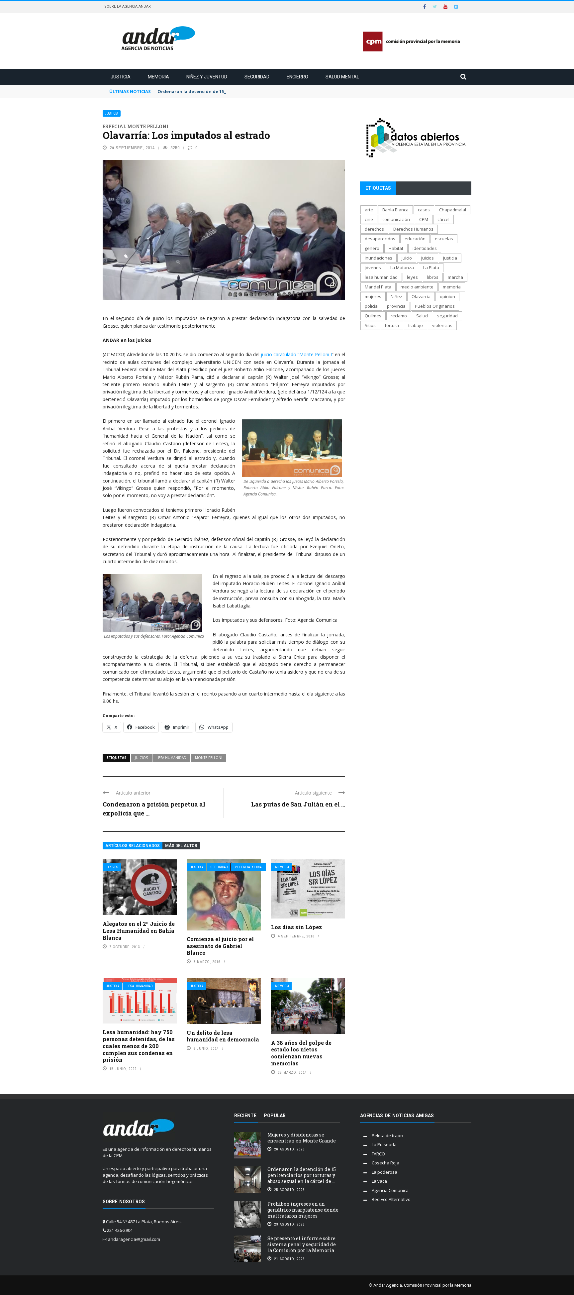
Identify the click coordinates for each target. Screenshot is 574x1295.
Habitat (396, 248)
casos (424, 210)
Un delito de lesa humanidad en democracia (223, 1036)
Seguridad (256, 76)
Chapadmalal (452, 210)
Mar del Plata (378, 287)
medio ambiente (417, 287)
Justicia (121, 76)
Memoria (158, 76)
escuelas (444, 239)
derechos (374, 229)
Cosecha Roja (385, 1163)
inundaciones (378, 258)
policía (371, 306)
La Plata (431, 267)
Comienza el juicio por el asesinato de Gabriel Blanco (220, 945)
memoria (452, 287)
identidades (425, 248)
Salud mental (342, 76)
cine (369, 219)
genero (372, 248)
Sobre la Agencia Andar (127, 6)
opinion (447, 296)
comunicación (396, 219)
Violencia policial (249, 867)
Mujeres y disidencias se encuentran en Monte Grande (301, 1138)
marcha (455, 277)
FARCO (378, 1154)
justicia (450, 258)
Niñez (396, 296)
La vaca (379, 1181)
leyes (412, 277)
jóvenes (373, 267)
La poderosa (384, 1172)
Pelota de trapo (387, 1135)
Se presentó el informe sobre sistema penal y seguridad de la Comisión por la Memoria (301, 1244)
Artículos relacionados (132, 845)
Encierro (297, 76)
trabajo (415, 325)
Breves (112, 867)
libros (432, 277)
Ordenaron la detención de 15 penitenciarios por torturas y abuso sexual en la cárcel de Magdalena (268, 91)
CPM (423, 219)
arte (369, 210)
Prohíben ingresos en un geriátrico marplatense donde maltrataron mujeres (302, 1210)
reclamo (399, 316)
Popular (275, 1115)
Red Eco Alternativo (391, 1199)
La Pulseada (384, 1144)
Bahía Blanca (395, 210)
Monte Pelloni (208, 757)
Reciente (245, 1115)
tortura (392, 325)
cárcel (443, 219)
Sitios (370, 325)
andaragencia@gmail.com (134, 1239)
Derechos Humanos (413, 229)
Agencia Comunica (390, 1190)
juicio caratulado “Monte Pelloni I (295, 354)
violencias (442, 325)
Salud (422, 316)
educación (415, 239)
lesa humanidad (171, 757)
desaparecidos (380, 239)
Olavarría (421, 296)
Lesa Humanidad (139, 986)
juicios (141, 757)
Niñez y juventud (206, 76)
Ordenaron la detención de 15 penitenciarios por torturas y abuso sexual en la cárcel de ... (301, 1175)
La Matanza (402, 267)
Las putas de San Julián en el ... (298, 804)
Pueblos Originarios (435, 306)
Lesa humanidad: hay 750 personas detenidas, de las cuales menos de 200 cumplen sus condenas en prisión (139, 1045)
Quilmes (373, 316)
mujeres (373, 296)
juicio (407, 258)
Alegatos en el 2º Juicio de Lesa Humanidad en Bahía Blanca (139, 930)
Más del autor (181, 845)
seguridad (447, 316)
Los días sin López (296, 926)
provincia (396, 306)
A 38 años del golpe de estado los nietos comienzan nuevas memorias (301, 1053)
